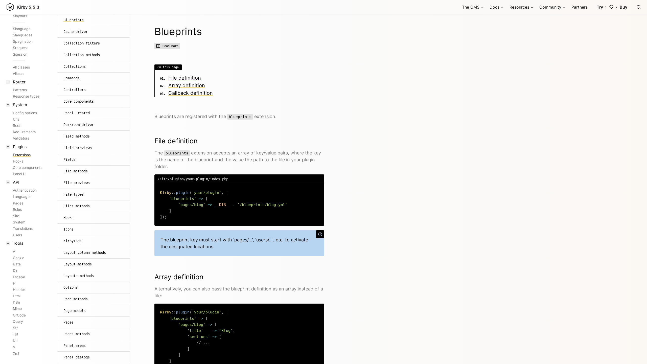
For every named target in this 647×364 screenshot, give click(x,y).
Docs (494, 7)
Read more (170, 46)
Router (19, 81)
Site (16, 216)
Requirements (24, 132)
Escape (19, 277)
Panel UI (20, 174)
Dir (15, 270)
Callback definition (190, 93)
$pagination (23, 41)
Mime (17, 308)
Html (16, 296)
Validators (21, 138)
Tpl (15, 334)
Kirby (28, 7)
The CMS (470, 7)
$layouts (20, 16)
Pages (18, 203)
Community (550, 7)
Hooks (18, 161)
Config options (25, 113)
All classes (21, 67)
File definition (184, 78)
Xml (16, 353)
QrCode (19, 315)
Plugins (20, 146)
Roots (17, 125)
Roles (17, 209)
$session (20, 54)
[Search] (638, 7)
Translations (23, 228)
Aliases (18, 73)
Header (19, 289)
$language (22, 29)
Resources (519, 7)
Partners (579, 7)
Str (15, 328)
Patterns (20, 90)
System (20, 104)
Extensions (22, 155)
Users (17, 235)
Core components (27, 167)
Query (18, 321)
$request (20, 48)
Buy (623, 7)
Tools (18, 243)
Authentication (25, 190)
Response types (26, 96)
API (16, 182)
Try (600, 7)
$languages (22, 35)
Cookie (18, 258)
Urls (16, 119)
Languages (22, 196)
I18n (16, 302)
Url (15, 340)
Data (17, 264)
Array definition (186, 85)
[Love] (611, 7)
